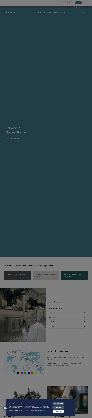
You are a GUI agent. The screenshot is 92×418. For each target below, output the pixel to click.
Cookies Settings (58, 411)
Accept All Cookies (58, 403)
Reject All (58, 407)
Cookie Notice (42, 410)
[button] (5, 408)
